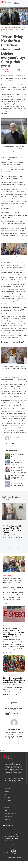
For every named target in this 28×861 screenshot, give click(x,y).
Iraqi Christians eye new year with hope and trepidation (17, 477)
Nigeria (10, 576)
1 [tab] (5, 547)
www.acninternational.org (14, 845)
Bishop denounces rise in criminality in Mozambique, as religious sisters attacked (14, 680)
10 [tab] (23, 737)
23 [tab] (3, 741)
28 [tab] (14, 741)
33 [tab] (25, 741)
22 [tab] (25, 739)
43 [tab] (23, 743)
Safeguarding (7, 819)
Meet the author (10, 443)
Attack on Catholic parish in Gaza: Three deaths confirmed (18, 462)
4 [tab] (12, 547)
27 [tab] (12, 741)
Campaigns (7, 797)
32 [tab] (23, 741)
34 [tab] (3, 743)
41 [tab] (18, 743)
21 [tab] (23, 739)
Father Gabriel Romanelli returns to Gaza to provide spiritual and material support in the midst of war (18, 470)
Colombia (11, 523)
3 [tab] (9, 547)
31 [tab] (21, 741)
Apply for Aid (7, 800)
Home (2, 27)
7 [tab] (18, 547)
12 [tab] (3, 739)
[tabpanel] (14, 522)
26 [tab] (9, 741)
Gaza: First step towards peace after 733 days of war (18, 455)
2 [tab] (7, 547)
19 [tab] (18, 739)
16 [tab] (12, 739)
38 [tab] (12, 743)
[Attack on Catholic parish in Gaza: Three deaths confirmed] (7, 462)
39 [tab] (14, 743)
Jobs (5, 810)
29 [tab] (16, 741)
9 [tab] (23, 547)
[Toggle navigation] (25, 3)
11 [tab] (25, 737)
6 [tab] (16, 547)
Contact (6, 807)
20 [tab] (21, 739)
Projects (6, 791)
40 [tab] (16, 743)
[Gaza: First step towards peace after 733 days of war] (7, 456)
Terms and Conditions (10, 813)
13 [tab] (5, 739)
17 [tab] (14, 739)
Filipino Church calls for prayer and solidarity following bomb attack (17, 483)
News (5, 523)
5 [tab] (14, 547)
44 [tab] (25, 743)
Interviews (8, 27)
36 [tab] (7, 743)
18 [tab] (16, 739)
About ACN (7, 788)
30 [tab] (18, 741)
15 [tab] (9, 739)
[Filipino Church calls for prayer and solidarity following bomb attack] (7, 484)
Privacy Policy (7, 816)
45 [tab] (13, 745)
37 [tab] (9, 743)
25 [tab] (7, 741)
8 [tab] (21, 547)
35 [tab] (5, 743)
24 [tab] (5, 741)
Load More (14, 704)
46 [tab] (15, 745)
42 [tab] (21, 743)
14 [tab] (7, 739)
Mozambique (12, 675)
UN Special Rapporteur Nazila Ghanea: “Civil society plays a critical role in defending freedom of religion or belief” (13, 633)
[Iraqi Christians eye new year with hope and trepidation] (7, 477)
